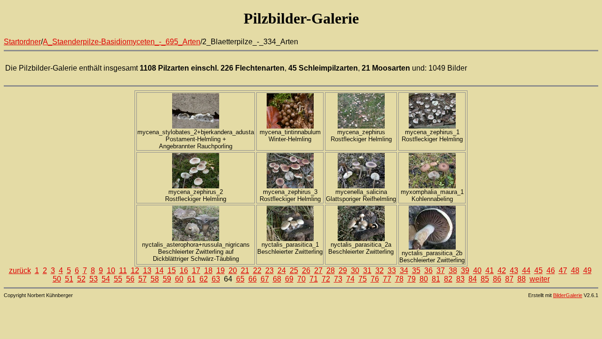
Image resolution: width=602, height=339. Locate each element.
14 (159, 270)
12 (135, 270)
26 (306, 270)
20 (233, 270)
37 (440, 270)
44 (526, 270)
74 (350, 279)
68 (277, 279)
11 (123, 270)
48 (575, 270)
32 (379, 270)
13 (147, 270)
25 (294, 270)
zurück (20, 270)
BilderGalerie (567, 295)
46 (551, 270)
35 (416, 270)
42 (502, 270)
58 (154, 279)
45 (538, 270)
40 (477, 270)
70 (301, 279)
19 (220, 270)
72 (326, 279)
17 (196, 270)
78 (399, 279)
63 (216, 279)
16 (184, 270)
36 (428, 270)
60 (179, 279)
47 (563, 270)
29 (343, 270)
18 (208, 270)
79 (411, 279)
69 (289, 279)
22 (257, 270)
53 (93, 279)
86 (497, 279)
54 (106, 279)
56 (130, 279)
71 (313, 279)
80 (424, 279)
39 (465, 270)
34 (404, 270)
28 (330, 270)
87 (509, 279)
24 (281, 270)
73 (338, 279)
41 (489, 270)
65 (240, 279)
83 (460, 279)
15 (171, 270)
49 (587, 270)
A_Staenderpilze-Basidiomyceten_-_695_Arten (121, 42)
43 (514, 270)
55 (118, 279)
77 (387, 279)
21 (245, 270)
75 (362, 279)
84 (472, 279)
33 (392, 270)
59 (167, 279)
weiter (540, 279)
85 (485, 279)
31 (367, 270)
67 (265, 279)
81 (436, 279)
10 (111, 270)
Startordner (22, 42)
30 (355, 270)
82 (448, 279)
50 (57, 279)
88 (521, 279)
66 (252, 279)
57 (142, 279)
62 (203, 279)
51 (69, 279)
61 (191, 279)
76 (375, 279)
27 (318, 270)
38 (453, 270)
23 (269, 270)
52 (81, 279)
